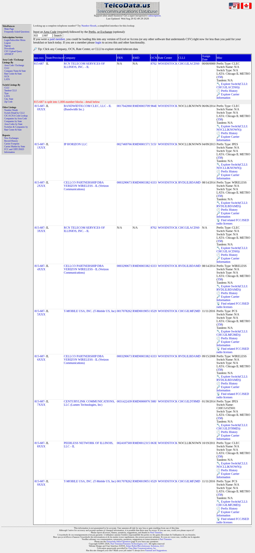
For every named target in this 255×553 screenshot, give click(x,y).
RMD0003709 (141, 106)
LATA (7, 79)
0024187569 (124, 443)
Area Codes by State (13, 124)
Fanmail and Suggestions (156, 550)
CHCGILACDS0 (188, 63)
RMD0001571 (141, 144)
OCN (6, 76)
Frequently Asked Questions (16, 31)
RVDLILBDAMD (189, 182)
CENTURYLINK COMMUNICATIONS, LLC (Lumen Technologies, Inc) (89, 403)
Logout (7, 43)
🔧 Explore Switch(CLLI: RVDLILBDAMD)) (232, 204)
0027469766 (124, 144)
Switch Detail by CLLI (14, 113)
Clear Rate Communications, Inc (142, 548)
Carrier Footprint (11, 143)
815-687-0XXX (40, 107)
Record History (11, 141)
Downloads (9, 48)
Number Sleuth (11, 110)
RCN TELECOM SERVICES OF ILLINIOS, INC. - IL (84, 65)
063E (154, 443)
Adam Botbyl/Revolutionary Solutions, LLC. (145, 546)
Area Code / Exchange (14, 65)
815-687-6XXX (40, 358)
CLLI (6, 68)
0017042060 (124, 106)
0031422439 (124, 401)
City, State (8, 99)
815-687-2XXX (40, 184)
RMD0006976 (141, 401)
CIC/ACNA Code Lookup (16, 115)
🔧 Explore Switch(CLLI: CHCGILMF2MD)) (232, 333)
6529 (154, 311)
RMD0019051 (141, 311)
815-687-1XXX (40, 146)
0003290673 (124, 182)
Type (6, 93)
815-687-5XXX (40, 312)
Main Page (9, 29)
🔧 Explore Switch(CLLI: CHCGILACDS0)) (232, 85)
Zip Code (8, 101)
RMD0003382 (141, 182)
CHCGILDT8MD (189, 401)
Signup (7, 45)
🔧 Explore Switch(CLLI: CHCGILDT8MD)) (232, 426)
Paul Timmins (156, 532)
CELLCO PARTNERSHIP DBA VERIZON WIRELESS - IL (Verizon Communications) (86, 186)
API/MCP (8, 54)
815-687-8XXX (40, 444)
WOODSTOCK (168, 63)
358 (219, 77)
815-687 (39, 63)
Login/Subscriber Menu (14, 40)
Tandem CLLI (10, 90)
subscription (154, 15)
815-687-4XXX (40, 267)
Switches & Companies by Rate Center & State (16, 128)
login (98, 42)
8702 (154, 63)
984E (154, 106)
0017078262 (124, 311)
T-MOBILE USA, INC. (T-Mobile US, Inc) (90, 311)
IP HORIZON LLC (75, 144)
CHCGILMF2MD (189, 311)
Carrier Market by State (14, 146)
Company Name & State (15, 71)
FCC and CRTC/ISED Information (14, 150)
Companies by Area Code (15, 118)
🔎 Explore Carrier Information (228, 96)
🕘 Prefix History (227, 90)
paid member (57, 39)
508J (153, 401)
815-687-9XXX (40, 483)
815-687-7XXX (40, 403)
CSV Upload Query (13, 51)
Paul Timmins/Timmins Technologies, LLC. (129, 544)
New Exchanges (11, 138)
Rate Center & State (13, 73)
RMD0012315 (141, 443)
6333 (154, 182)
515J (153, 144)
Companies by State (13, 121)
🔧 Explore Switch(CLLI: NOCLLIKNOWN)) (232, 128)
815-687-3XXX (40, 229)
